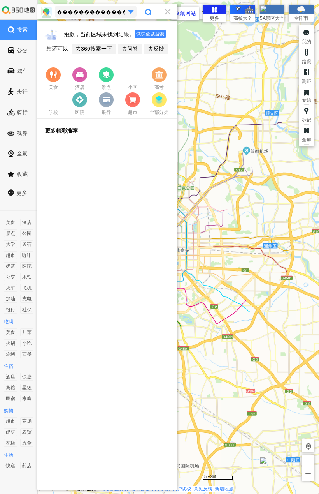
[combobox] (107, 11)
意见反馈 (203, 489)
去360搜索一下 (93, 49)
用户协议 (182, 489)
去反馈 (156, 49)
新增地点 (224, 489)
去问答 (130, 49)
